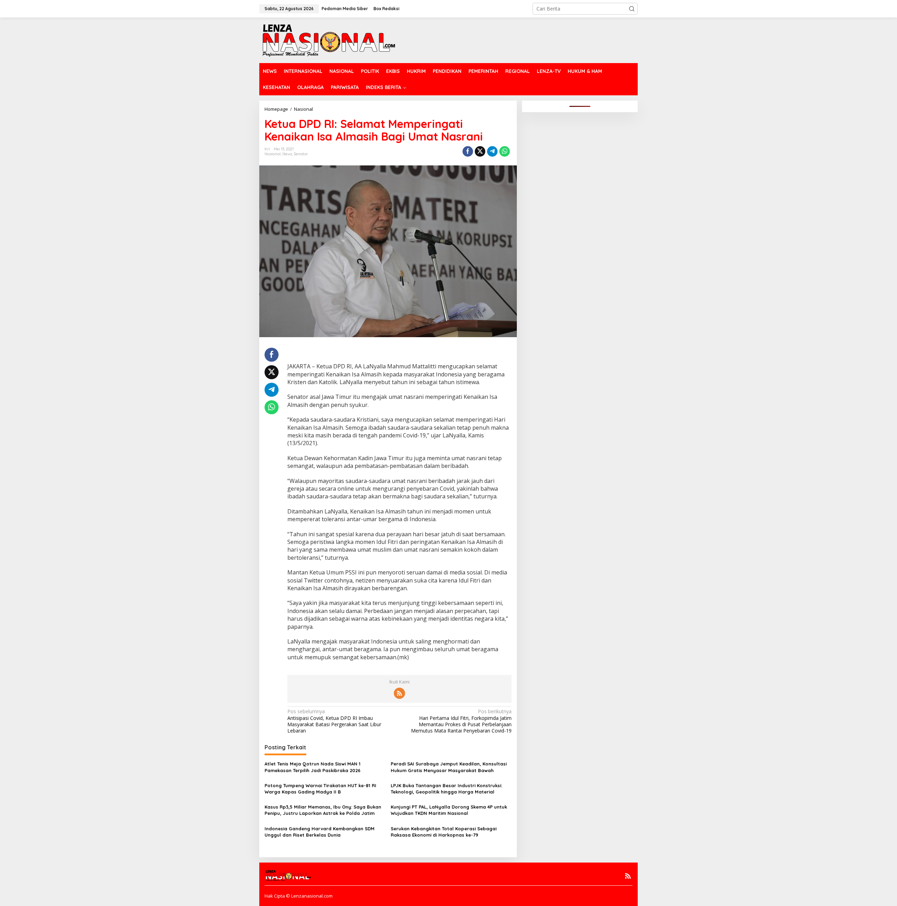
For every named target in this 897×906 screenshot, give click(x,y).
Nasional (273, 153)
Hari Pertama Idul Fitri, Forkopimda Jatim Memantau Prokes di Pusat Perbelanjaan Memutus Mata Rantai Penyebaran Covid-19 (461, 721)
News (287, 153)
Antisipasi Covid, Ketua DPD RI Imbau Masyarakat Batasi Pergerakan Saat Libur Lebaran (334, 721)
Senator (301, 153)
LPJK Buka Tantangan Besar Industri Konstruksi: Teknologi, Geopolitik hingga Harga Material (446, 789)
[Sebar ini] (468, 151)
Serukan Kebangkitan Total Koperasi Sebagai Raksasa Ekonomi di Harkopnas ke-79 (444, 832)
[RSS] (399, 693)
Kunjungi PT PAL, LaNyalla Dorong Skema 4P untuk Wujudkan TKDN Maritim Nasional (449, 810)
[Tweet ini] (480, 151)
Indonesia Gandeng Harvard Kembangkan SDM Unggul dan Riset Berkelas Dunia (320, 832)
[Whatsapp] (504, 151)
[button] (632, 9)
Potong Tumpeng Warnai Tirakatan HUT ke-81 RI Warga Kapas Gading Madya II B (320, 789)
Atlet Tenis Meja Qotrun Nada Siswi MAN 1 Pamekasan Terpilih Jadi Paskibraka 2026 (313, 767)
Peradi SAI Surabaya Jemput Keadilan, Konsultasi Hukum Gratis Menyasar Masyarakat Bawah (449, 767)
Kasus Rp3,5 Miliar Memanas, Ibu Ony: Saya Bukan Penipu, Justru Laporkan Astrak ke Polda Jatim (323, 810)
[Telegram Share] (492, 151)
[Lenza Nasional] (328, 39)
